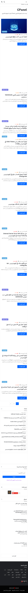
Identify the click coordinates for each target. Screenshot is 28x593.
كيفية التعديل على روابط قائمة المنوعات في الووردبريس (14, 356)
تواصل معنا (22, 590)
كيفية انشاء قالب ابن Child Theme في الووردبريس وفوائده (16, 143)
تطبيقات (8, 572)
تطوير (13, 574)
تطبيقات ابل (24, 574)
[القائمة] (26, 2)
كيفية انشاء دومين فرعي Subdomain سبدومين (16, 96)
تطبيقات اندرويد (18, 574)
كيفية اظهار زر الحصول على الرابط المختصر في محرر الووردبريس (14, 388)
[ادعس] (14, 2)
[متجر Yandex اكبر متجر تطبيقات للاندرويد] (6, 547)
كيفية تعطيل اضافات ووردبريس (17, 204)
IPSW (21, 569)
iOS (25, 569)
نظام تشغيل (18, 577)
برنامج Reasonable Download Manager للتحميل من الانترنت (20, 520)
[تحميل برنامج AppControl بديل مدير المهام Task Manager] (6, 514)
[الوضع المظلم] (4, 2)
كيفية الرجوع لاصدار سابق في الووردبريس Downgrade (15, 175)
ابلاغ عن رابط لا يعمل (7, 590)
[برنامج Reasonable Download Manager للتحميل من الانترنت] (6, 524)
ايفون (22, 572)
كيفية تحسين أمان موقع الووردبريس (16, 37)
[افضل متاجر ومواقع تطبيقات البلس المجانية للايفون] (6, 536)
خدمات (9, 574)
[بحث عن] (2, 2)
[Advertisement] (14, 60)
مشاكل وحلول (24, 577)
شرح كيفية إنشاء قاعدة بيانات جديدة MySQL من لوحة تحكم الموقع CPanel (15, 127)
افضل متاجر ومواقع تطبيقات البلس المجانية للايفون (21, 532)
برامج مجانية (17, 572)
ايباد (5, 569)
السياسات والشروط (15, 590)
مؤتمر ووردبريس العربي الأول (21, 503)
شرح (5, 574)
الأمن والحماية (10, 569)
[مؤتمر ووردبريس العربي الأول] (6, 506)
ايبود (25, 572)
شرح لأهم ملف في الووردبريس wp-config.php (17, 264)
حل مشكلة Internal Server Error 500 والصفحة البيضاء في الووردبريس (15, 234)
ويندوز (13, 577)
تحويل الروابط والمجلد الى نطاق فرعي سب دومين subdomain (14, 296)
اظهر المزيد (14, 556)
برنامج (12, 572)
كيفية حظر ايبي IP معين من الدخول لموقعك (16, 325)
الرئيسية (26, 4)
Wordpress (16, 569)
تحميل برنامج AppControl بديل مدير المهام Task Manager (20, 511)
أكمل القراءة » (22, 44)
